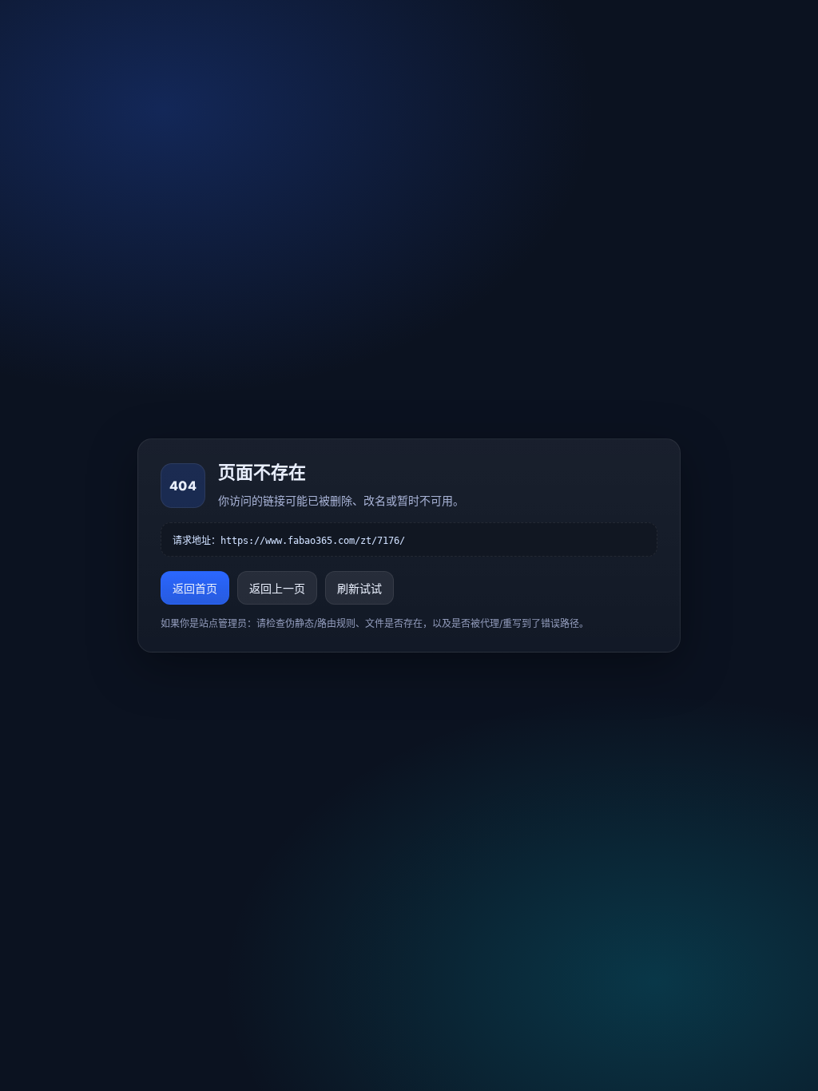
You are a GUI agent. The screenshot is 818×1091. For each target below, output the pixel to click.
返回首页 (195, 588)
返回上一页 (277, 588)
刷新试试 (359, 588)
